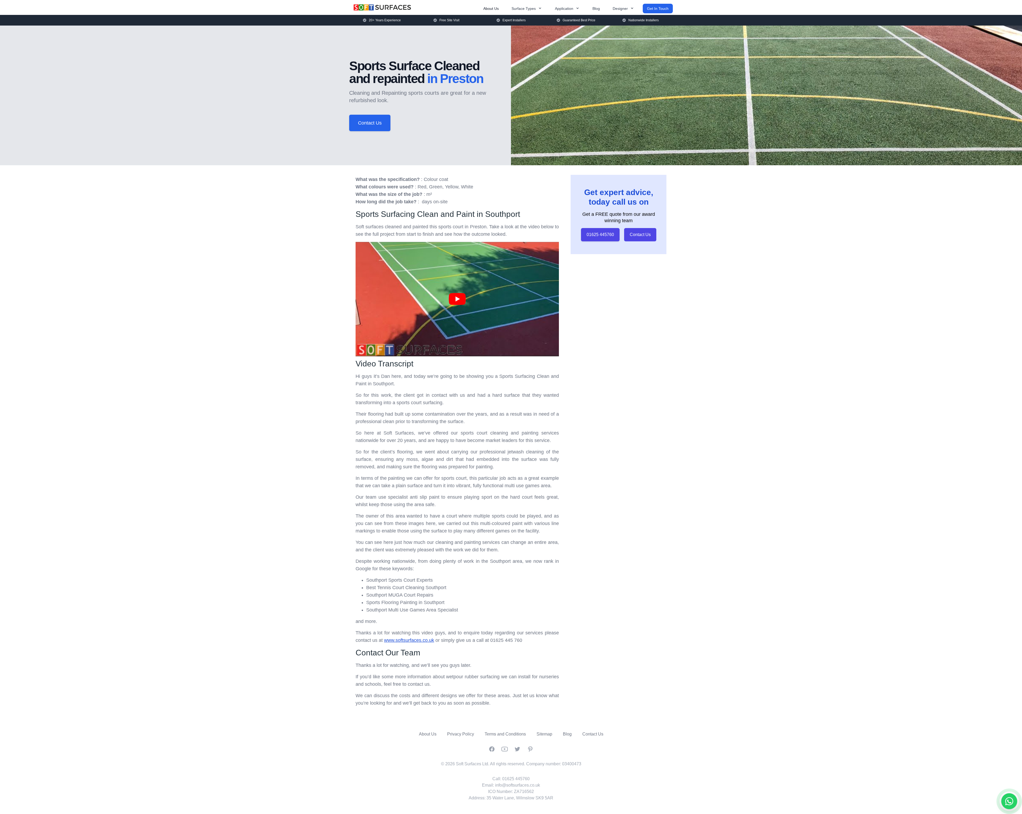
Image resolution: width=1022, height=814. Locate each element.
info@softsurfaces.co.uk (517, 785)
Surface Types (524, 8)
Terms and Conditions (505, 734)
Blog (596, 8)
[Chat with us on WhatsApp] (1009, 801)
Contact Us (370, 123)
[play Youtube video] (457, 299)
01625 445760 (600, 234)
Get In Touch (658, 8)
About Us (491, 8)
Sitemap (544, 734)
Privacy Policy (460, 734)
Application (564, 8)
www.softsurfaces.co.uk (409, 640)
